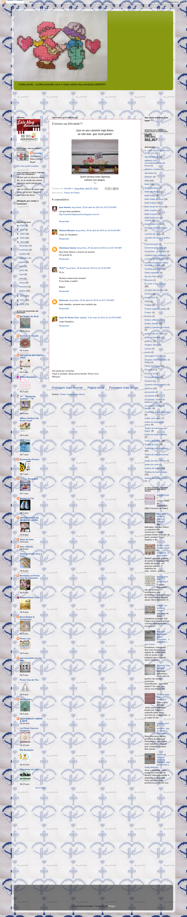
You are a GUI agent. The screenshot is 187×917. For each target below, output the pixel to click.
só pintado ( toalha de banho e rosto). (155, 400)
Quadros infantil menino (156, 384)
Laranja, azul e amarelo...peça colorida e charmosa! (163, 728)
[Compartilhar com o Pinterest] (117, 188)
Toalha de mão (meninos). (157, 454)
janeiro (22, 291)
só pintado (149, 396)
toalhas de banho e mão (156, 478)
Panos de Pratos (72, 192)
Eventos (148, 294)
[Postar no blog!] (109, 188)
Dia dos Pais (150, 276)
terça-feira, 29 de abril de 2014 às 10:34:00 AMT (98, 230)
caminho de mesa (153, 234)
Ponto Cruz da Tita (29, 680)
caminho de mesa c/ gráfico (157, 238)
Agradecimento (152, 157)
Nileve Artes (26, 699)
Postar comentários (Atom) (72, 394)
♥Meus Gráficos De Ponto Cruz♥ (29, 419)
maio (21, 274)
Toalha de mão (151, 444)
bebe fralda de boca (154, 199)
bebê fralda (150, 195)
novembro (24, 250)
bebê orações (151, 214)
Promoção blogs (152, 377)
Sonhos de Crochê (29, 336)
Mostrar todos (40, 788)
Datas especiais (152, 272)
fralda (147, 301)
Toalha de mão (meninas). (157, 448)
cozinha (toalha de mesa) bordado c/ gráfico (156, 263)
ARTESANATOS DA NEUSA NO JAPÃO (29, 519)
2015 (22, 238)
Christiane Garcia (67, 248)
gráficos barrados (153, 337)
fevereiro (23, 286)
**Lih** (62, 268)
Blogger (111, 906)
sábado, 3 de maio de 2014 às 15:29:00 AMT (101, 317)
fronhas (148, 316)
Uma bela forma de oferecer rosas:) (161, 518)
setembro (24, 258)
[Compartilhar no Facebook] (114, 188)
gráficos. (149, 341)
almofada (149, 173)
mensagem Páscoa (153, 356)
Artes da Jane (27, 539)
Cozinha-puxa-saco (154, 269)
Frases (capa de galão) (155, 309)
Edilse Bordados (28, 377)
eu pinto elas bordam (154, 290)
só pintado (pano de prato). (157, 412)
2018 (22, 225)
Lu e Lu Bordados (29, 479)
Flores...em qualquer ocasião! (162, 608)
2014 (22, 242)
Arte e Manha (26, 546)
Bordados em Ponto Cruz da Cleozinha (30, 576)
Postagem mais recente (67, 387)
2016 (22, 234)
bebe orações (151, 210)
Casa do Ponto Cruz (69, 317)
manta (147, 352)
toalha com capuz (153, 418)
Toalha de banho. (153, 441)
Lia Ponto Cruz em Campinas (29, 729)
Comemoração (151, 244)
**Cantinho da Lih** (29, 769)
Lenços (148, 348)
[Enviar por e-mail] (106, 188)
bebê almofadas (152, 191)
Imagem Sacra (151, 345)
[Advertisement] (28, 837)
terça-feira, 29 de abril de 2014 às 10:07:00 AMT (94, 207)
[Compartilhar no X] (111, 188)
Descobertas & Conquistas (27, 618)
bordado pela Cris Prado (156, 228)
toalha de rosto (152, 464)
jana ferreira (65, 207)
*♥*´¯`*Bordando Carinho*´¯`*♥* (28, 397)
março (22, 282)
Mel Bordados (27, 750)
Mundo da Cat (27, 498)
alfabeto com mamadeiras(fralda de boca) (155, 163)
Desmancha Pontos (29, 459)
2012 (22, 300)
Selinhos (149, 388)
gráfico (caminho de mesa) (157, 327)
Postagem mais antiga (123, 387)
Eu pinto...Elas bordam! (163, 666)
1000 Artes (25, 440)
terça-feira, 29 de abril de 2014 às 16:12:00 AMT (88, 268)
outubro (23, 254)
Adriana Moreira (67, 230)
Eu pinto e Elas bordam (155, 284)
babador (148, 177)
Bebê (147, 184)
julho (21, 266)
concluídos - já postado (155, 251)
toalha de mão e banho (155, 461)
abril (21, 278)
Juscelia (37, 153)
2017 (22, 230)
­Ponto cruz (25, 638)
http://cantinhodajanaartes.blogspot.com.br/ (79, 214)
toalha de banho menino (156, 434)
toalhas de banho (153, 468)
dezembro (24, 245)
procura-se (150, 373)
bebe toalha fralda (153, 224)
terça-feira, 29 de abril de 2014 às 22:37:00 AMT (91, 300)
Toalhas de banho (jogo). (156, 472)
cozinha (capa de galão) (156, 255)
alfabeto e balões (153, 169)
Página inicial (96, 387)
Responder (64, 221)
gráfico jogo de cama (154, 333)
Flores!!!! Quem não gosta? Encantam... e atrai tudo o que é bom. (157, 638)
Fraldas (148, 305)
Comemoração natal (154, 248)
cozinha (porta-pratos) (155, 259)
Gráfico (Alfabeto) (153, 320)
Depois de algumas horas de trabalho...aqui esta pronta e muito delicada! (157, 760)
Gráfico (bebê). (152, 323)
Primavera (149, 369)
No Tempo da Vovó (29, 316)
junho (22, 270)
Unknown (64, 300)
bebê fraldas (150, 203)
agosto (22, 262)
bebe (147, 180)
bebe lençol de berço (154, 206)
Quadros (149, 381)
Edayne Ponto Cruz (29, 597)
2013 (22, 296)
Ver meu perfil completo (28, 166)
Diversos (149, 280)
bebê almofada (152, 188)
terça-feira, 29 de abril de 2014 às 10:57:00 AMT (99, 248)
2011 (22, 304)
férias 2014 (150, 297)
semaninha (150, 392)
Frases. (148, 312)
